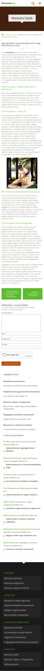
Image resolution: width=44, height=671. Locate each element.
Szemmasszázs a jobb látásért (18, 632)
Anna (5, 475)
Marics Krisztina (10, 515)
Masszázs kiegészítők (14, 583)
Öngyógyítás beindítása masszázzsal (21, 642)
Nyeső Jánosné (9, 543)
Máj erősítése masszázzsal (16, 615)
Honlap (4, 344)
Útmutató (9, 649)
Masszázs (9, 3)
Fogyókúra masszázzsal (15, 637)
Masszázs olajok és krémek (16, 588)
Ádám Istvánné (9, 502)
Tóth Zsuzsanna (9, 488)
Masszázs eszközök (13, 578)
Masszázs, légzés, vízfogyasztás (18, 659)
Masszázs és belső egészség (17, 600)
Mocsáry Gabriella (10, 458)
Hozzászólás (7, 313)
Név (4, 334)
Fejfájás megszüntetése (15, 610)
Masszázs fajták (11, 34)
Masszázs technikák (13, 627)
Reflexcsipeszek (11, 664)
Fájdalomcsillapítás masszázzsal (19, 605)
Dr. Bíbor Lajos (9, 441)
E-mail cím (6, 339)
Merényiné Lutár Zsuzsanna (14, 529)
